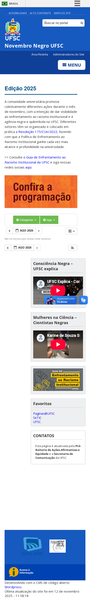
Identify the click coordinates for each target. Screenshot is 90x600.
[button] (72, 248)
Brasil (13, 3)
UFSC (37, 422)
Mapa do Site (62, 13)
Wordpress (13, 587)
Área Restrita (40, 54)
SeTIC (37, 418)
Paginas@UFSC (44, 413)
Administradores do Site (68, 54)
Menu (74, 65)
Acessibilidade (18, 13)
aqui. (28, 167)
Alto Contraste (40, 13)
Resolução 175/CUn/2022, (37, 131)
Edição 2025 (20, 88)
